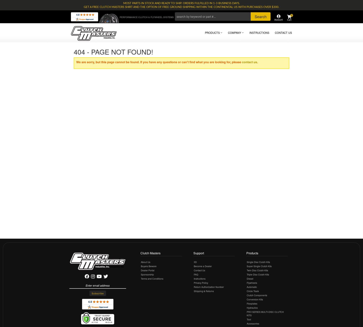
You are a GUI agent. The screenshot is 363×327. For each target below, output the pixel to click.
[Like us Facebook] (87, 277)
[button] (223, 16)
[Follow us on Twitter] (105, 277)
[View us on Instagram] (93, 277)
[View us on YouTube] (99, 277)
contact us (249, 62)
